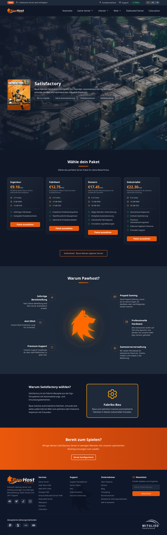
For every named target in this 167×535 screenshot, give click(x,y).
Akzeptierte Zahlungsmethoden (114, 499)
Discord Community (78, 495)
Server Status (75, 485)
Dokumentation (76, 492)
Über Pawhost (106, 482)
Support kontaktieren (78, 482)
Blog (103, 488)
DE (148, 3)
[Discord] (9, 501)
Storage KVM (44, 492)
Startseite (67, 10)
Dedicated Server (135, 10)
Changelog (105, 492)
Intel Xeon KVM (45, 485)
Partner (104, 485)
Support (124, 2)
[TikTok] (23, 501)
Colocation (154, 10)
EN (153, 3)
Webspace (43, 502)
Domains (42, 506)
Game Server (44, 482)
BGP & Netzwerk (107, 502)
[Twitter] (16, 501)
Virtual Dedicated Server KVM (51, 495)
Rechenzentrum (107, 495)
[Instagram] (30, 501)
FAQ (71, 488)
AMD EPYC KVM (45, 488)
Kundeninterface (109, 2)
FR (157, 3)
